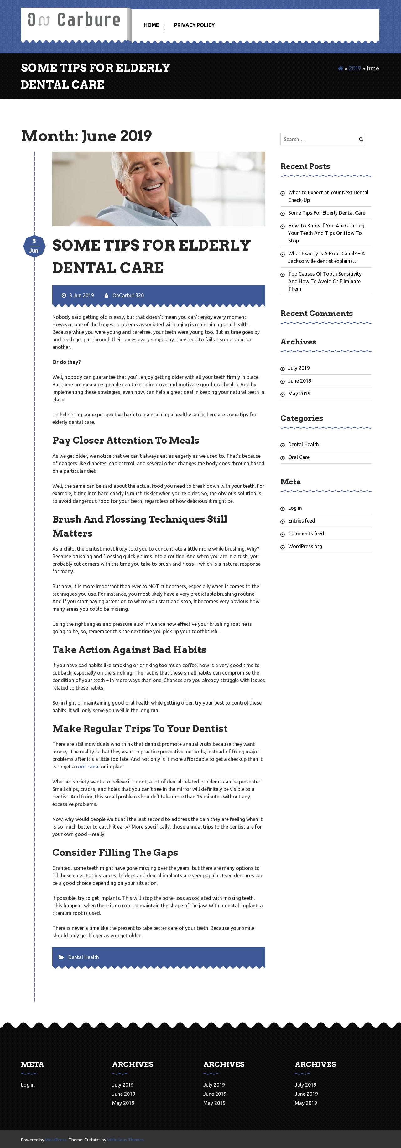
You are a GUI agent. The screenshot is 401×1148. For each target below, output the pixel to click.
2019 (355, 68)
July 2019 (299, 368)
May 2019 (299, 393)
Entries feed (301, 520)
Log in (295, 508)
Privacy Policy (194, 25)
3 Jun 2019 (81, 295)
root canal (88, 766)
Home (151, 25)
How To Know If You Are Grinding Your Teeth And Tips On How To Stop (326, 233)
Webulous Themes (125, 1139)
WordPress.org (305, 546)
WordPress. (56, 1139)
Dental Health (83, 957)
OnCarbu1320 (127, 295)
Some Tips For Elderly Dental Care (326, 213)
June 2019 (299, 381)
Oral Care (299, 457)
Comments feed (306, 533)
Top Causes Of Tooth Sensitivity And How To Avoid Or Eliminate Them (325, 281)
